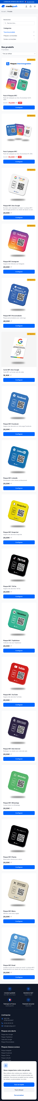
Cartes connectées (19, 39)
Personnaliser (19, 1095)
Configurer (19, 107)
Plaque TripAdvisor (7, 1037)
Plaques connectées (19, 36)
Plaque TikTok (5, 1055)
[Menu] (35, 6)
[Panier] (30, 6)
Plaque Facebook (6, 1053)
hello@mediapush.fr (9, 1026)
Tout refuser (19, 1090)
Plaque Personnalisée (7, 1042)
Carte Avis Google (6, 1039)
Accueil (3, 11)
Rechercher (7, 19)
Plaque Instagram (6, 1050)
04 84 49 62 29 (8, 1023)
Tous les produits (19, 32)
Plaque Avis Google (7, 1034)
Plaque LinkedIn (6, 1058)
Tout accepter (19, 1084)
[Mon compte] (26, 6)
